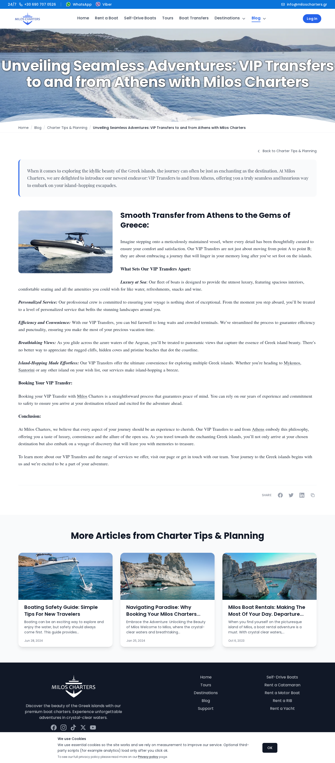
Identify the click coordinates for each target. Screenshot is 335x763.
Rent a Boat (106, 18)
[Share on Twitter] (291, 495)
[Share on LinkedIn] (302, 495)
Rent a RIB (282, 700)
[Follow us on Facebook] (54, 727)
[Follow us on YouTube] (93, 727)
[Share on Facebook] (280, 495)
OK (269, 747)
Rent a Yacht (282, 708)
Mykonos (292, 363)
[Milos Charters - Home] (27, 18)
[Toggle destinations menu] (244, 19)
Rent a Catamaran (282, 685)
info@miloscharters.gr (307, 4)
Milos (82, 396)
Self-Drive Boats (140, 18)
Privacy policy (148, 757)
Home (83, 18)
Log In (312, 18)
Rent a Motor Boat (282, 693)
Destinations (227, 18)
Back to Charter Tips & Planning (290, 150)
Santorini (26, 370)
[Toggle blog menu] (264, 19)
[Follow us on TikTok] (73, 727)
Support (206, 708)
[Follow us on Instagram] (63, 727)
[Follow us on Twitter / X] (83, 727)
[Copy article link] (313, 495)
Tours (167, 18)
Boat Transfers (194, 18)
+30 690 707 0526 (32, 4)
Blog (256, 18)
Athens (258, 429)
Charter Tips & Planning (67, 127)
